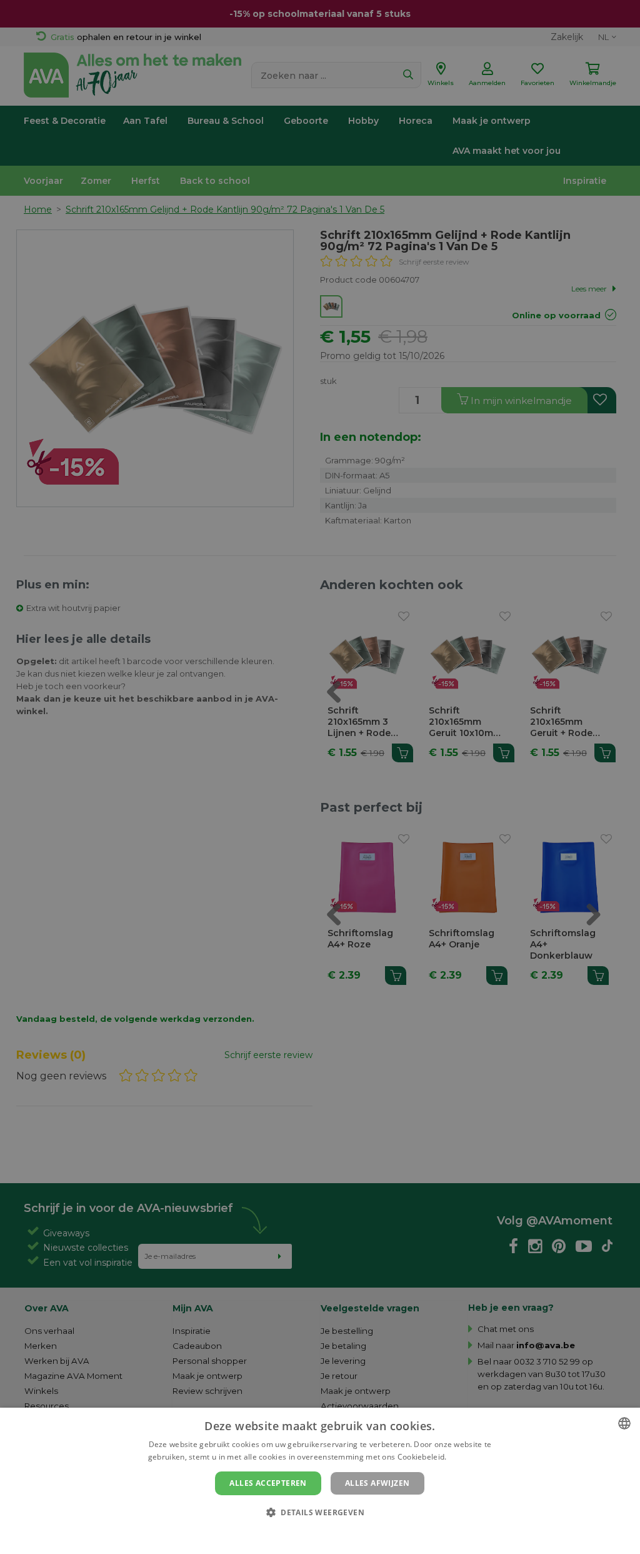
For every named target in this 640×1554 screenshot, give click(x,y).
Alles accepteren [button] (267, 1483)
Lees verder (470, 1456)
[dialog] (320, 1481)
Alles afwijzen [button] (377, 1483)
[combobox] (624, 1423)
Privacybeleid (312, 1533)
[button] (320, 1512)
